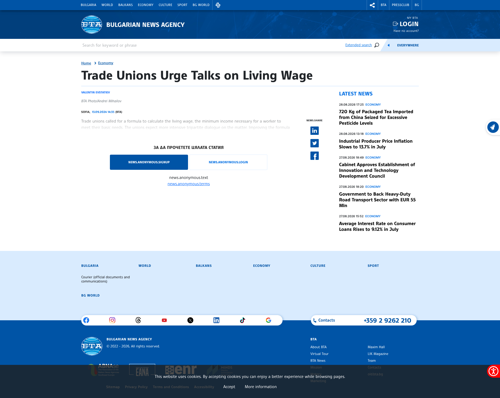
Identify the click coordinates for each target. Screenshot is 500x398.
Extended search (358, 45)
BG (417, 5)
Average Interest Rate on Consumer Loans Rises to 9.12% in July (377, 226)
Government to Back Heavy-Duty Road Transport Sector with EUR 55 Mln (377, 199)
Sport (183, 5)
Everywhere (408, 45)
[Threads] (140, 320)
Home (86, 63)
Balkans (125, 5)
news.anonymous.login (228, 162)
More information (261, 386)
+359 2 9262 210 (387, 320)
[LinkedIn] (218, 320)
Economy (146, 5)
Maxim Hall (376, 347)
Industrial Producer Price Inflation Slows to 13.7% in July (376, 144)
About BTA (318, 347)
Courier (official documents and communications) (105, 279)
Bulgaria (88, 5)
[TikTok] (244, 320)
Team (372, 361)
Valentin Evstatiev (95, 92)
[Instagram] (114, 320)
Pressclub (400, 5)
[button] (218, 5)
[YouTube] (166, 320)
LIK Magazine (378, 354)
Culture (165, 5)
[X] (192, 320)
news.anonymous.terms (189, 183)
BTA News (317, 361)
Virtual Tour (319, 354)
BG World (201, 5)
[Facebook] (88, 320)
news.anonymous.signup (149, 162)
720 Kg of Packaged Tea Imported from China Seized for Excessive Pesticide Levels (376, 117)
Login (409, 24)
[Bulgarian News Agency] (91, 346)
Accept (229, 386)
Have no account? (406, 31)
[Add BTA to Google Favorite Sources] (270, 320)
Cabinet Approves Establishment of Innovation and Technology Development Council (377, 170)
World (107, 5)
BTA (383, 5)
